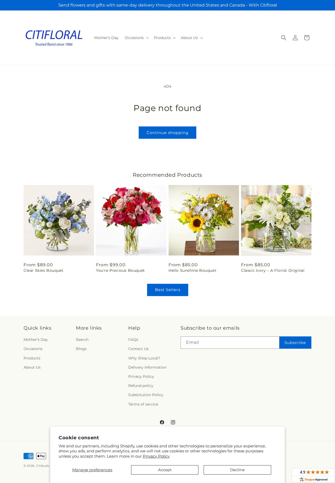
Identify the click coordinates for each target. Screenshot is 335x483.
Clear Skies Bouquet (43, 270)
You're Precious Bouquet (120, 270)
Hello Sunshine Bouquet (192, 270)
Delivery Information (147, 367)
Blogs (81, 348)
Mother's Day (36, 339)
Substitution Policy (145, 394)
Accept (165, 469)
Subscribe (295, 342)
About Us (32, 367)
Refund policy (140, 385)
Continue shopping (167, 132)
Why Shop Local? (144, 358)
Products (32, 358)
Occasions (33, 348)
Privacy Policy (156, 456)
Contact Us (138, 348)
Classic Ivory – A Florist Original (272, 270)
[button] (136, 37)
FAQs (133, 339)
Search (82, 339)
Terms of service (143, 404)
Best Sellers (167, 289)
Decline (237, 469)
